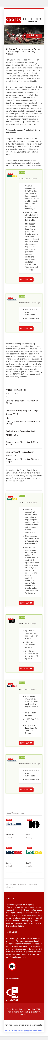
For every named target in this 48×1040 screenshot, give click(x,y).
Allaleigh (34, 178)
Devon (33, 884)
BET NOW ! (25, 279)
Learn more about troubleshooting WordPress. (23, 1031)
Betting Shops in (12, 884)
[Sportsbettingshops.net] (24, 20)
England (24, 884)
